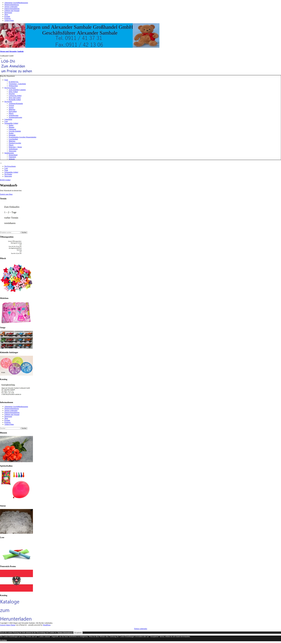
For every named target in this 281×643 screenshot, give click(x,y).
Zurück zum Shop (6, 194)
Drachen (12, 94)
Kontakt (7, 16)
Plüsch (11, 113)
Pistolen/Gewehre (15, 143)
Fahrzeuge (12, 129)
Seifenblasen (13, 149)
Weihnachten (13, 86)
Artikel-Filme (9, 20)
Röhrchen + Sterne (15, 147)
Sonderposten (9, 153)
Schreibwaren (13, 115)
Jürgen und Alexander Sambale (12, 51)
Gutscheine (8, 119)
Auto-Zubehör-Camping (17, 90)
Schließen (3, 640)
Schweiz (12, 159)
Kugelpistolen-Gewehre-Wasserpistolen (22, 137)
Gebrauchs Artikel (15, 96)
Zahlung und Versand (11, 11)
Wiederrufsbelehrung (11, 5)
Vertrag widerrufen (10, 7)
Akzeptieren (78, 632)
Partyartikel (13, 111)
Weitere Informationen (65, 632)
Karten (11, 133)
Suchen (24, 232)
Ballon (11, 125)
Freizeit (11, 105)
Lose (6, 121)
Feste (6, 80)
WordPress (46, 625)
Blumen (11, 127)
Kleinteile (12, 135)
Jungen (11, 107)
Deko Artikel (13, 92)
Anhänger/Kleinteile (16, 103)
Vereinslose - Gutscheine (17, 84)
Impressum (8, 12)
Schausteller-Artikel (11, 123)
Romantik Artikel (15, 100)
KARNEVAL (14, 82)
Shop (6, 14)
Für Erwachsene (10, 88)
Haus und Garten (15, 98)
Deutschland (13, 155)
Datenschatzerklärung (11, 9)
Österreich (12, 157)
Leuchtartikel (13, 139)
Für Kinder (8, 101)
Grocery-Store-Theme (7, 625)
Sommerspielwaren (15, 117)
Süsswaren (12, 151)
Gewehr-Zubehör (15, 131)
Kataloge (7, 18)
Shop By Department (18, 117)
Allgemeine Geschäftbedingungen (16, 3)
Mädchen (12, 109)
